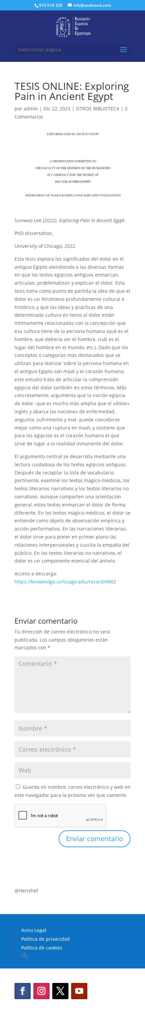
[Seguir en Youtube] (79, 991)
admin (31, 108)
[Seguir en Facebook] (22, 991)
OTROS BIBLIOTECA (97, 108)
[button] (24, 957)
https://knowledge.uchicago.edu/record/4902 (65, 581)
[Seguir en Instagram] (41, 991)
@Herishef (26, 890)
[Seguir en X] (60, 991)
